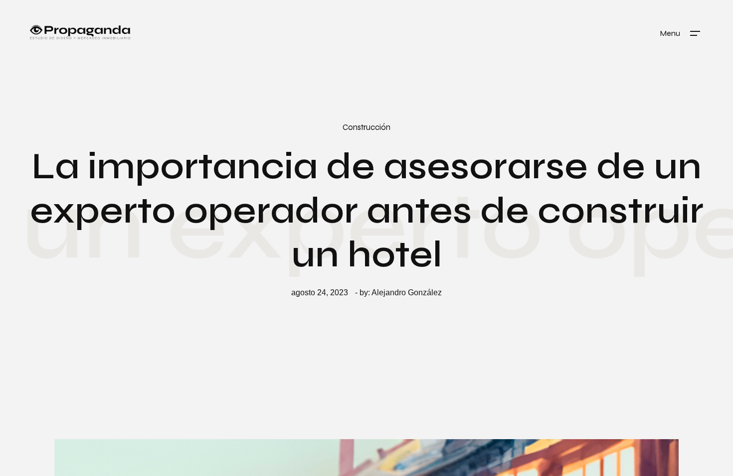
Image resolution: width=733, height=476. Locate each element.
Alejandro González (406, 292)
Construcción (366, 127)
